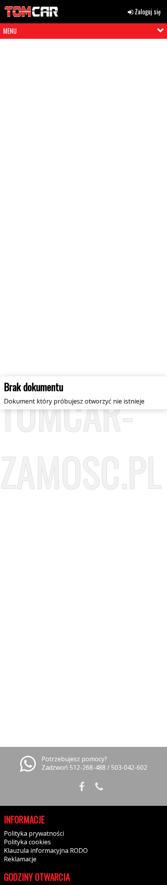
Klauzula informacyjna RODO (46, 850)
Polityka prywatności (34, 833)
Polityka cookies (27, 842)
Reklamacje (20, 859)
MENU (10, 31)
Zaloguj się (147, 11)
